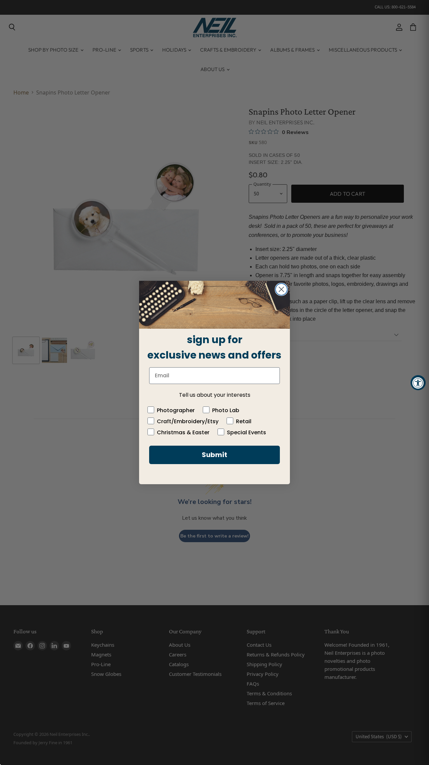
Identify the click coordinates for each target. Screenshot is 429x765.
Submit (214, 454)
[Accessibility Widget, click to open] (418, 382)
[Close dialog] (281, 289)
